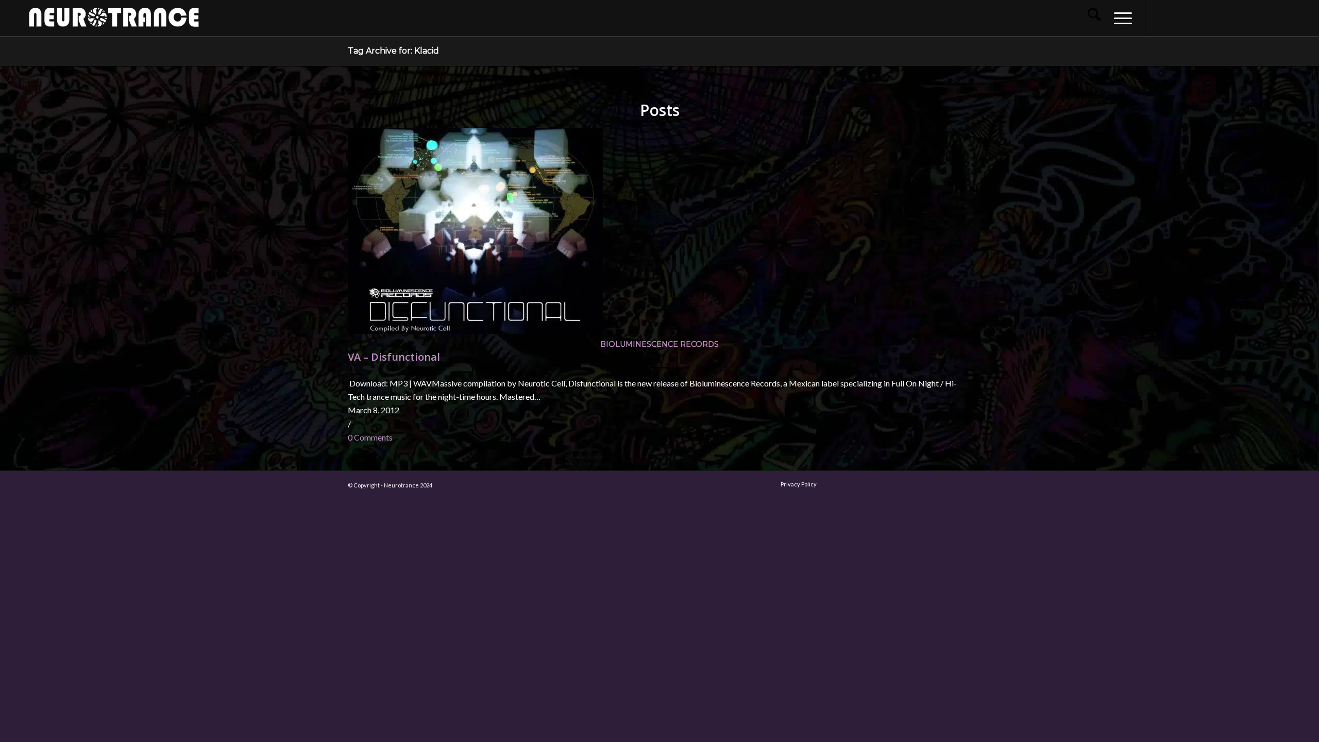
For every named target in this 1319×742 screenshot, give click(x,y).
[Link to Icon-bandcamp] (1285, 17)
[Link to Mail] (1238, 17)
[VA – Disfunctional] (475, 330)
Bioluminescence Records (659, 344)
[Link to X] (1207, 17)
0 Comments (370, 437)
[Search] (1094, 18)
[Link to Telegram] (1269, 17)
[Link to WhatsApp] (1254, 17)
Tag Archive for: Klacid (393, 51)
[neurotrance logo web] (113, 23)
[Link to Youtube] (1192, 17)
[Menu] (1119, 18)
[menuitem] (1094, 18)
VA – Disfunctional (394, 357)
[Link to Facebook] (1161, 17)
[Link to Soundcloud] (1223, 17)
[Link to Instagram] (1177, 17)
